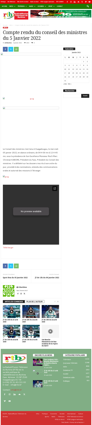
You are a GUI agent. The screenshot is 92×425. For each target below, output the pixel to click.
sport (50, 6)
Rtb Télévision (11, 1)
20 (77, 73)
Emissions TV (68, 370)
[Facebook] (67, 2)
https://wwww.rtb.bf (21, 290)
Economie (53, 414)
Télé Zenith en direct (22, 1)
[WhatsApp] (16, 49)
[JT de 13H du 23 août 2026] (31, 331)
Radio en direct (34, 1)
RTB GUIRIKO (60, 1)
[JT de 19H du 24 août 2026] (50, 311)
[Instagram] (70, 2)
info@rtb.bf (16, 389)
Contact (60, 6)
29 (84, 77)
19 (73, 73)
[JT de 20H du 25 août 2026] (38, 373)
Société (65, 374)
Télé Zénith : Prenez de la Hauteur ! (72, 422)
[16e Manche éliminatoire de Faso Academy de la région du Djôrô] (50, 331)
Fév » (69, 84)
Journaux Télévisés (70, 363)
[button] (87, 6)
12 (73, 69)
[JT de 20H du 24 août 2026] (31, 311)
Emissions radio (69, 377)
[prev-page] (55, 301)
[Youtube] (89, 2)
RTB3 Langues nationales (47, 1)
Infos (11, 6)
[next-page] (58, 301)
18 (69, 73)
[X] (82, 2)
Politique (3, 1)
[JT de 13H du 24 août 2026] (11, 331)
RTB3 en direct (59, 419)
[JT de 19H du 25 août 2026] (38, 383)
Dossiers (41, 6)
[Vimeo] (85, 2)
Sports (47, 416)
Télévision (21, 6)
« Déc (65, 84)
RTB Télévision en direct (75, 416)
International (71, 414)
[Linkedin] (74, 2)
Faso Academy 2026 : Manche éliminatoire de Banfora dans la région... (51, 362)
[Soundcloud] (78, 2)
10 (65, 69)
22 (84, 73)
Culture (80, 414)
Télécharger (8, 247)
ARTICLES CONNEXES (14, 301)
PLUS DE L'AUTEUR (34, 301)
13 (77, 69)
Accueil (4, 6)
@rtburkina (8, 43)
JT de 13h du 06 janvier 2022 (47, 278)
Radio (31, 6)
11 (69, 69)
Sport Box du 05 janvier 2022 (15, 278)
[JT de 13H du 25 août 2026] (11, 311)
